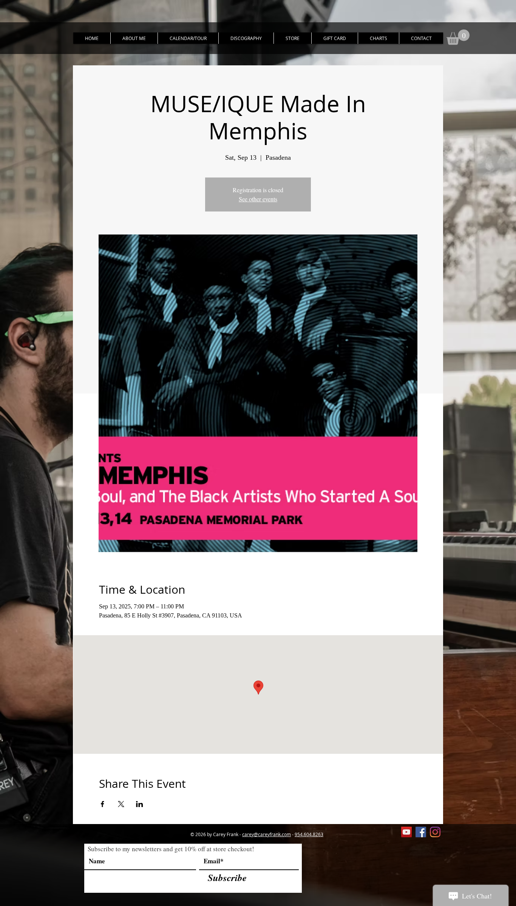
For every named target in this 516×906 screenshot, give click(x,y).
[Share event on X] (121, 804)
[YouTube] (406, 832)
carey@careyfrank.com (266, 834)
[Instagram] (435, 832)
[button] (458, 37)
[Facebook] (421, 832)
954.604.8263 (309, 834)
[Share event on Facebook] (102, 804)
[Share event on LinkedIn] (139, 804)
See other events (258, 199)
